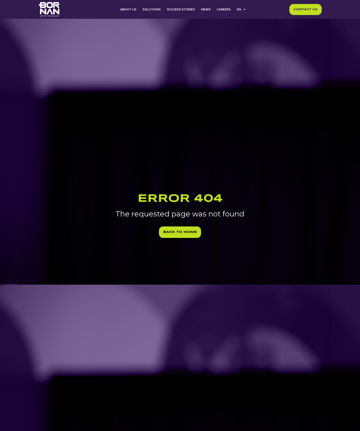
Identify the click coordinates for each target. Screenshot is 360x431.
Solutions (151, 9)
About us (128, 9)
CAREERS (224, 9)
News (205, 9)
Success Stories (181, 9)
